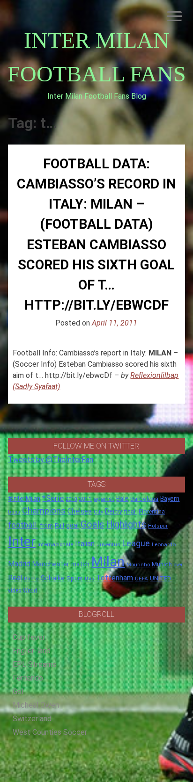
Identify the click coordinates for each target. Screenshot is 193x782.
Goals (92, 524)
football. (23, 524)
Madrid (19, 563)
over (178, 565)
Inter (22, 542)
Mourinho (138, 564)
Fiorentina (152, 511)
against (104, 498)
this (89, 579)
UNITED (160, 578)
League (136, 543)
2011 (85, 499)
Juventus (108, 544)
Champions (44, 511)
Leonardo (164, 544)
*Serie (53, 498)
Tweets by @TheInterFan (50, 459)
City (98, 511)
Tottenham (114, 577)
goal (72, 525)
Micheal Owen (36, 705)
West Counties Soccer (50, 732)
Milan (108, 562)
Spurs (75, 578)
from (46, 525)
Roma (31, 579)
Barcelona (144, 498)
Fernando (28, 677)
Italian (85, 543)
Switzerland (32, 718)
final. (130, 511)
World (30, 590)
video (14, 590)
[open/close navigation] (174, 16)
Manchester (50, 564)
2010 (71, 499)
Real (15, 577)
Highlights (126, 524)
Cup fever (29, 637)
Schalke (53, 578)
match (80, 564)
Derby (113, 511)
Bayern (169, 498)
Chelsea (79, 511)
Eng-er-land (32, 650)
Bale (122, 498)
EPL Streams (34, 664)
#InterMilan (24, 498)
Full (59, 525)
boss (14, 512)
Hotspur (158, 525)
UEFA (141, 578)
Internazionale (55, 544)
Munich (162, 564)
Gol (18, 691)
